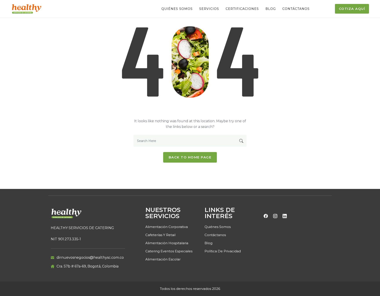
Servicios (209, 9)
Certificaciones (242, 9)
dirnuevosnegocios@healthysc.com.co (90, 257)
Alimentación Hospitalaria (166, 243)
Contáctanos (296, 9)
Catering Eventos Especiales (168, 251)
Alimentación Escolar (163, 259)
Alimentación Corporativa (166, 227)
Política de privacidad (223, 251)
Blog (270, 9)
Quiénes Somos (177, 9)
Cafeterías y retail (160, 235)
